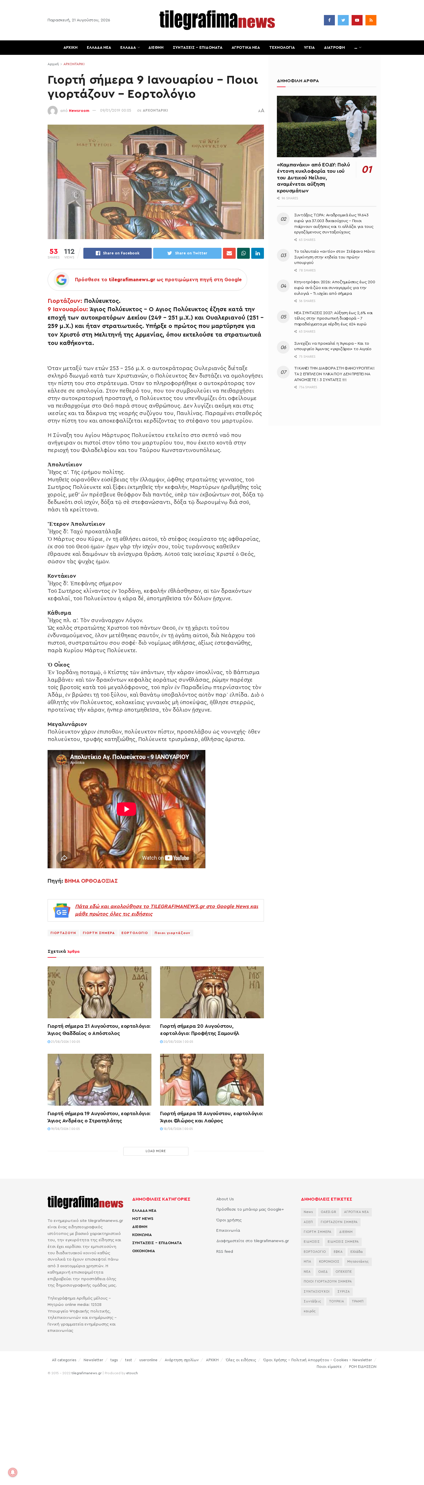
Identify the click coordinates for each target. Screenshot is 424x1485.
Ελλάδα (356, 1251)
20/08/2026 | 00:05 (178, 1041)
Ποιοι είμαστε (329, 1366)
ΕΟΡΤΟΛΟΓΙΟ (134, 933)
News (308, 1212)
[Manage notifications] (12, 1472)
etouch (132, 1373)
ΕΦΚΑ (338, 1251)
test (128, 1360)
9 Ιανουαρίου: (68, 309)
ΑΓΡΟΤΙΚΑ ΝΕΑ (246, 48)
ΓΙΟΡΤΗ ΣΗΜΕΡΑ (99, 933)
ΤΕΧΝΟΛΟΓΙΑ (282, 48)
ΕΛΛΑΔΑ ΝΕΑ (99, 48)
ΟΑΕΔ (323, 1271)
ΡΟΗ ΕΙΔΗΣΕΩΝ (362, 1366)
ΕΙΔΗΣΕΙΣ (312, 1241)
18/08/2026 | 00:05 (178, 1128)
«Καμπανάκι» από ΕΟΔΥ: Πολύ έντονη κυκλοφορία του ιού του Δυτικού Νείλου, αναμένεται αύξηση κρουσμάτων (313, 177)
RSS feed (224, 1252)
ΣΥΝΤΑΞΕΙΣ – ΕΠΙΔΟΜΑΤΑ (197, 48)
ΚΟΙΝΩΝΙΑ (142, 1235)
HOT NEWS (142, 1219)
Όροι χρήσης (229, 1220)
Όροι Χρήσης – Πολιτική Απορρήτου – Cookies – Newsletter (317, 1360)
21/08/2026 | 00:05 (65, 1041)
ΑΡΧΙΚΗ (70, 48)
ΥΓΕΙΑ (309, 48)
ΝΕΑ (307, 1271)
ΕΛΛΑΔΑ (128, 48)
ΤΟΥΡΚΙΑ (336, 1301)
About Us (225, 1199)
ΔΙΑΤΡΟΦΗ (334, 48)
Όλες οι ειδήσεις (241, 1360)
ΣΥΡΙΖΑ (343, 1291)
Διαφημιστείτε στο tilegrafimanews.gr (252, 1241)
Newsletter (93, 1360)
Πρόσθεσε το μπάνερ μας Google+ (250, 1210)
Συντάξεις (312, 1301)
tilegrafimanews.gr (87, 1373)
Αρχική (53, 64)
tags (114, 1360)
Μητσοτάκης (358, 1261)
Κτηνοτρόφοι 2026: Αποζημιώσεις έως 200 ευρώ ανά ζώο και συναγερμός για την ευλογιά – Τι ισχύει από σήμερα (334, 287)
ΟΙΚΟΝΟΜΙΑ (143, 1251)
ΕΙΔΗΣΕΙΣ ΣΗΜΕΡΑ (343, 1241)
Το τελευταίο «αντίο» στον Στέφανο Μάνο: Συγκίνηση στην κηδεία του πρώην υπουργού (334, 257)
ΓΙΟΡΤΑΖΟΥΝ (63, 933)
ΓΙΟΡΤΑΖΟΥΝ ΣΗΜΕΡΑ (339, 1222)
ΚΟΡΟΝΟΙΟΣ (329, 1261)
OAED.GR (328, 1212)
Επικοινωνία (228, 1231)
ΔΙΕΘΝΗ (156, 48)
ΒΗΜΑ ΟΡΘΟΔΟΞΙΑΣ (91, 881)
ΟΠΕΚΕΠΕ (344, 1271)
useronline (148, 1360)
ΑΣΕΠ (308, 1222)
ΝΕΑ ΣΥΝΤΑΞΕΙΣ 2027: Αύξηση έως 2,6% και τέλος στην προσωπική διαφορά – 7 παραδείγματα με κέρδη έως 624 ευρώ (333, 318)
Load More (156, 1151)
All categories (64, 1360)
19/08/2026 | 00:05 (65, 1128)
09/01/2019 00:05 (115, 110)
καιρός (310, 1311)
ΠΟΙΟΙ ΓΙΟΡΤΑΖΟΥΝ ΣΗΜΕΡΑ (328, 1281)
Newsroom (79, 110)
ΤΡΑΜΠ (358, 1301)
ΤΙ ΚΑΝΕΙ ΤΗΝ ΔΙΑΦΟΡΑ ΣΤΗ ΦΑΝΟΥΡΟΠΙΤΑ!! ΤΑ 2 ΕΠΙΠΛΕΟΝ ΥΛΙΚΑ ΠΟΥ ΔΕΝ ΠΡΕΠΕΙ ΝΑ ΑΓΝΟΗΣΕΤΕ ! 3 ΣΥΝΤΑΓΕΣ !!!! (334, 374)
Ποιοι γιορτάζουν (172, 933)
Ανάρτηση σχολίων (182, 1360)
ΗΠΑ (307, 1261)
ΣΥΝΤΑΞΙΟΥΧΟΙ (317, 1291)
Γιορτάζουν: (65, 301)
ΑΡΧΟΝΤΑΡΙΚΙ (74, 64)
